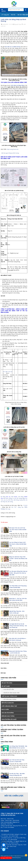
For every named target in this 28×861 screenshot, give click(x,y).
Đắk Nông (16, 500)
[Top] (26, 855)
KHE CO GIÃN (5, 709)
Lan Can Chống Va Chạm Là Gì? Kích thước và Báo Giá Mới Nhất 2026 (17, 544)
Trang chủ (6, 14)
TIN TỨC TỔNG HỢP (22, 14)
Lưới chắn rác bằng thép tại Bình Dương (13, 20)
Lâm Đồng (20, 496)
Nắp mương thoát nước (13, 149)
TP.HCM (25, 505)
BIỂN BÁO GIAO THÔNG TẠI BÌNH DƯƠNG (12, 730)
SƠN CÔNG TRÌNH (7, 742)
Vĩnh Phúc (10, 500)
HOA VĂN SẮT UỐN (9, 689)
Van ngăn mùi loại (7, 371)
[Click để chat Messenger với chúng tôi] (4, 845)
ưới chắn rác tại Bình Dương (12, 46)
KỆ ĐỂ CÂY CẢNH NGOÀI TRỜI (11, 692)
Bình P (13, 496)
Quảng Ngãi (22, 498)
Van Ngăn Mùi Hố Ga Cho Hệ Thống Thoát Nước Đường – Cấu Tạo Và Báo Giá (18, 625)
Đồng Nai (20, 507)
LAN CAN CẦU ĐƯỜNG (7, 712)
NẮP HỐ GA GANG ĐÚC (7, 702)
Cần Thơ (13, 507)
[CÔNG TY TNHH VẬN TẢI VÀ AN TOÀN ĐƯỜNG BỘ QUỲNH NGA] (14, 4)
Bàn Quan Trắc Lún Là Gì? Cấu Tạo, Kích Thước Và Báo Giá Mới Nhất (17, 529)
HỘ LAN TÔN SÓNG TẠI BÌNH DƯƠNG (13, 725)
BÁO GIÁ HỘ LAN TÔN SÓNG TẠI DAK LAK (13, 736)
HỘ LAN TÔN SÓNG (6, 683)
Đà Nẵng (3, 496)
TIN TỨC (13, 14)
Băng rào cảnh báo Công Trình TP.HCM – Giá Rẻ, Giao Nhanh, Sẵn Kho (18, 558)
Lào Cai (5, 500)
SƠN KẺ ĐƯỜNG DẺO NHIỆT (9, 719)
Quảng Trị (11, 498)
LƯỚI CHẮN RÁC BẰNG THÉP (9, 706)
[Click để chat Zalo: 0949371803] (4, 849)
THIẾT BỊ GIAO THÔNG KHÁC (9, 696)
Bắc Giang (10, 501)
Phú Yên (16, 498)
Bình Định (5, 498)
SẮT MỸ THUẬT (5, 686)
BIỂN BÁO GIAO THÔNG (7, 716)
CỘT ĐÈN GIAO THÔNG (10, 699)
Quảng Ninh (22, 500)
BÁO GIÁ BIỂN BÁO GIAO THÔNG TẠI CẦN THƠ (13, 788)
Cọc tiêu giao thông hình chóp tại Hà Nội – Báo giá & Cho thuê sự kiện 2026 (18, 573)
